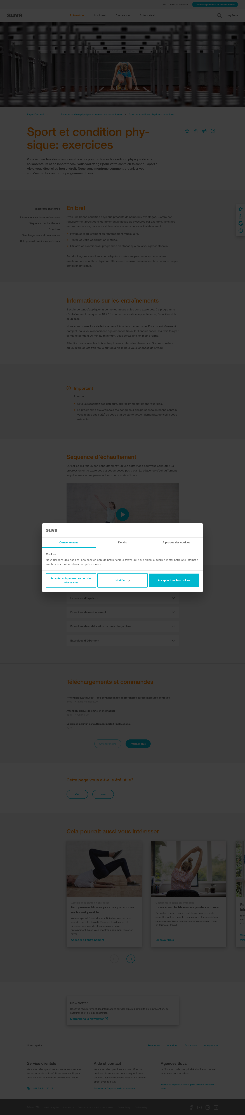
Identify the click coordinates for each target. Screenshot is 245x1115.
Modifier (121, 580)
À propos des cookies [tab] (176, 542)
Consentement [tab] (68, 542)
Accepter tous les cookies (174, 580)
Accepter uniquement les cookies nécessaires (70, 580)
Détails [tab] (122, 542)
